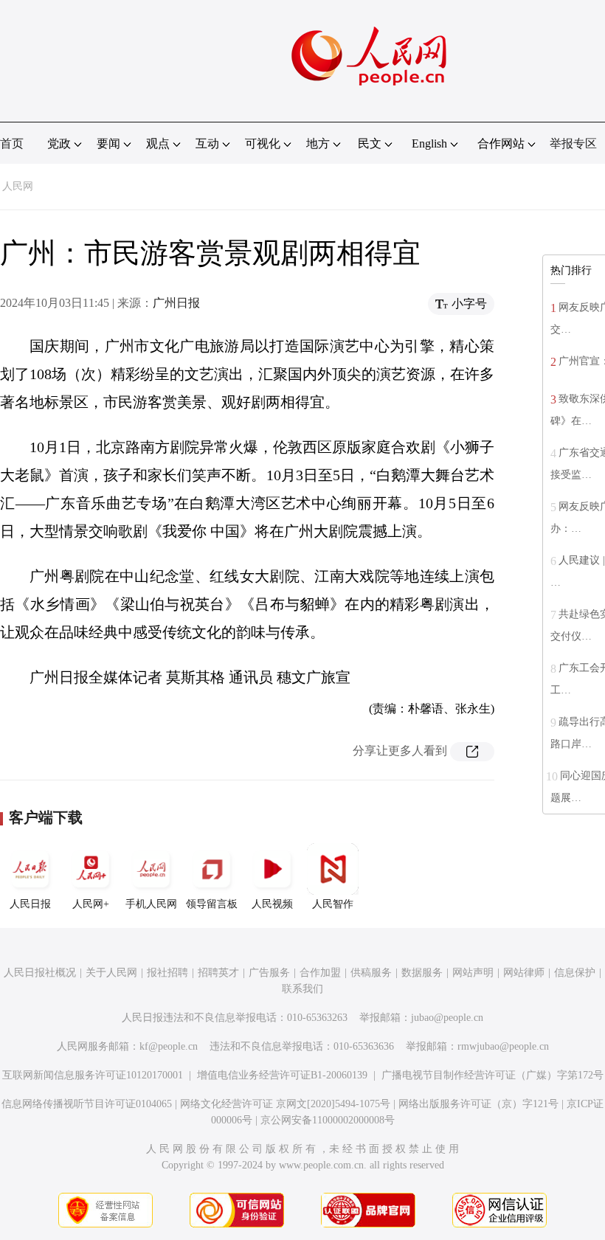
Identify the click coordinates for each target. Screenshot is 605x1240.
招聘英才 (218, 972)
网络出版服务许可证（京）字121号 (478, 1103)
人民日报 (30, 904)
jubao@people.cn (447, 1017)
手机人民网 (151, 904)
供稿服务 (371, 972)
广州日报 (176, 303)
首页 (12, 143)
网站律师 (523, 972)
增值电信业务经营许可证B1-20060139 (282, 1075)
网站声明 (473, 972)
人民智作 (332, 904)
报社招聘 (167, 972)
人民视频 (272, 904)
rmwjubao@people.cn (503, 1046)
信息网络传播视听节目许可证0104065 (86, 1103)
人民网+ (90, 904)
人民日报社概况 (40, 972)
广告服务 (269, 972)
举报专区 (573, 143)
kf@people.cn (168, 1046)
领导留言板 (212, 904)
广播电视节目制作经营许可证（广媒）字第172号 (492, 1075)
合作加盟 (320, 972)
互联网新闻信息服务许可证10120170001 (92, 1075)
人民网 (17, 186)
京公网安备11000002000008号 (327, 1120)
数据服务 (422, 972)
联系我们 (302, 988)
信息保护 (574, 972)
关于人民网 (111, 972)
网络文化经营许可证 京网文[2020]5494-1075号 (285, 1103)
